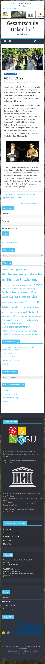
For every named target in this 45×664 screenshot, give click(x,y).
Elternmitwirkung (28, 289)
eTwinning (16, 292)
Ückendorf (34, 334)
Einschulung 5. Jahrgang (10, 360)
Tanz (17, 331)
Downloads (6, 390)
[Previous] (10, 151)
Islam (14, 302)
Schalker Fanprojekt (35, 317)
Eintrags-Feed (7, 601)
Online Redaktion (23, 82)
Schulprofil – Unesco (9, 394)
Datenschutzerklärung (10, 398)
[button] (4, 660)
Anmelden (5, 598)
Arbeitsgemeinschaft (19, 269)
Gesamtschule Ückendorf (22, 26)
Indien (33, 296)
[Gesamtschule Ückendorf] (22, 15)
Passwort (5, 221)
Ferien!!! (5, 364)
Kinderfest (20, 302)
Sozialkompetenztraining (16, 326)
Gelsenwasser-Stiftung (15, 296)
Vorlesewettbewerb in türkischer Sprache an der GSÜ (19, 196)
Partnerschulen (7, 312)
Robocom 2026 (7, 353)
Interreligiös (5, 302)
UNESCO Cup (7, 334)
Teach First (23, 331)
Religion (23, 312)
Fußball (32, 292)
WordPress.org (7, 609)
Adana (4, 270)
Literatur (30, 308)
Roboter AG (8, 316)
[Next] (34, 151)
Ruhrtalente (20, 316)
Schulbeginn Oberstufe (11, 8)
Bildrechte (5, 405)
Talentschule (8, 330)
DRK (3, 289)
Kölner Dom (23, 308)
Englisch (6, 292)
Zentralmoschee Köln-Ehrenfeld (21, 334)
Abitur (34, 82)
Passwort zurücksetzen (10, 242)
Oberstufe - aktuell (10, 74)
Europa (25, 292)
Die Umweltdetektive (31, 203)
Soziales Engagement (14, 323)
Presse (16, 312)
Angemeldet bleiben (11, 228)
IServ (11, 302)
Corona (37, 285)
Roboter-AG (33, 312)
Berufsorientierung (14, 274)
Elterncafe (18, 289)
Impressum (6, 401)
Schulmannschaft (20, 320)
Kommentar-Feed (8, 605)
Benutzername (7, 213)
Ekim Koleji (10, 289)
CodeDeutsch (25, 285)
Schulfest (6, 320)
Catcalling (5, 285)
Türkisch (32, 330)
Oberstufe (37, 308)
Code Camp (15, 285)
